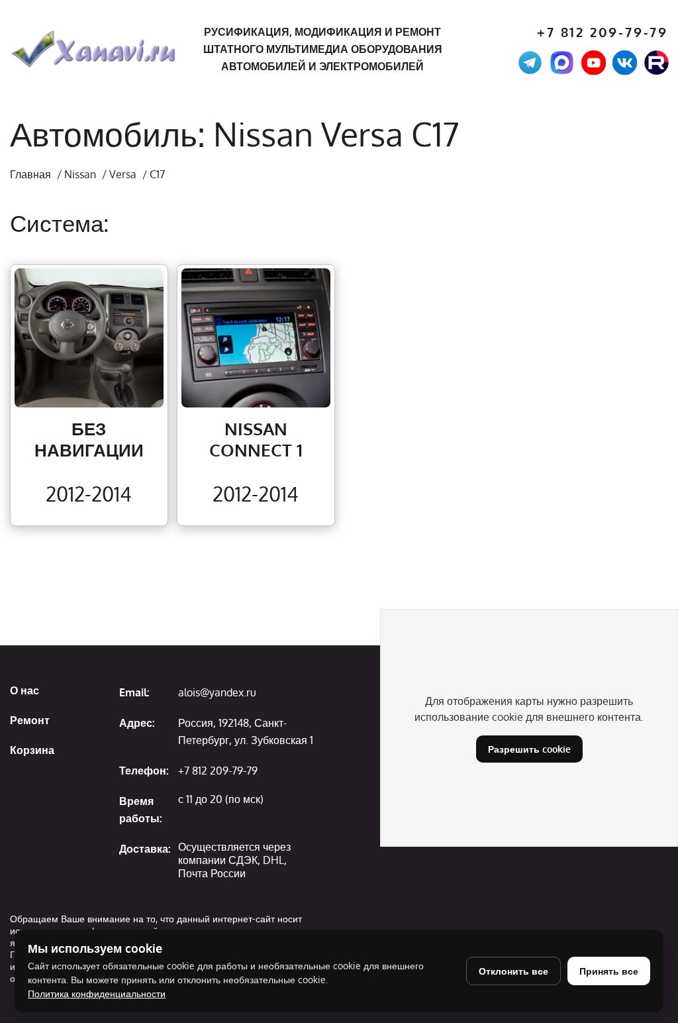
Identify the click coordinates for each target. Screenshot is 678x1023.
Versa (122, 174)
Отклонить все (513, 971)
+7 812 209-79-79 (602, 32)
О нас (24, 690)
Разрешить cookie (529, 749)
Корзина (32, 750)
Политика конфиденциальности (97, 993)
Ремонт (30, 720)
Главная (30, 174)
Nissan (80, 174)
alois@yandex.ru (217, 692)
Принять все (608, 971)
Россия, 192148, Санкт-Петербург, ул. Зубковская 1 (245, 731)
